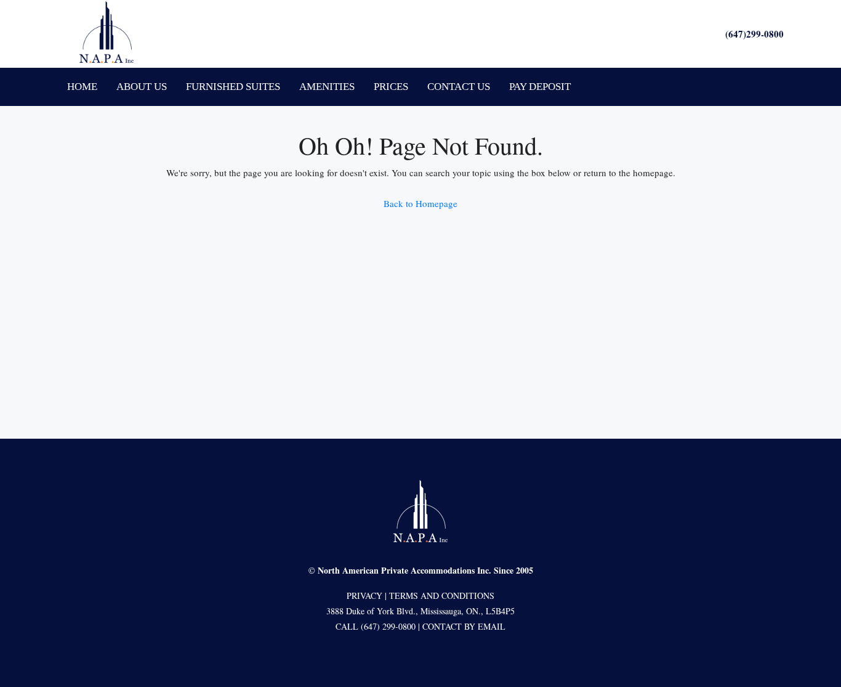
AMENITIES (327, 86)
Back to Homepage (420, 203)
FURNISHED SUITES (233, 86)
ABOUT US (141, 86)
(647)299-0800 (754, 34)
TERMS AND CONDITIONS (441, 595)
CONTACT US (458, 86)
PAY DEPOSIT (540, 86)
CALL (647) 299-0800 (376, 626)
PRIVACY (364, 595)
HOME (82, 86)
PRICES (391, 86)
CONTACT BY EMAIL (463, 626)
